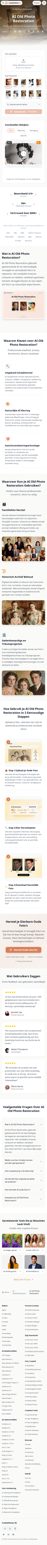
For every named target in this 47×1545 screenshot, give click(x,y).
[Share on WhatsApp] (24, 31)
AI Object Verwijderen (9, 1508)
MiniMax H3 (6, 1428)
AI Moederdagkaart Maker (34, 1385)
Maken (4, 1326)
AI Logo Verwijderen (31, 1419)
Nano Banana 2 (7, 1359)
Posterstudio (6, 1341)
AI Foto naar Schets (31, 1348)
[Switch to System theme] (15, 1528)
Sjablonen (28, 1448)
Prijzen (37, 3)
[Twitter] (3, 1534)
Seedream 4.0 (6, 1390)
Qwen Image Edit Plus (9, 1394)
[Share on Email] (21, 36)
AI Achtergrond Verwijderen (11, 1493)
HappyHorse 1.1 (7, 1459)
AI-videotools (29, 1460)
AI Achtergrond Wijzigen (10, 1497)
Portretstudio (6, 1333)
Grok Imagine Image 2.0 (10, 1383)
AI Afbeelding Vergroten (10, 1500)
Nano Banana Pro (8, 1367)
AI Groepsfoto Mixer (32, 1393)
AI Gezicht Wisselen (31, 1330)
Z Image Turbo (7, 1406)
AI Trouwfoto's (30, 1373)
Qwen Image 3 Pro (8, 1402)
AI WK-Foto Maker (31, 1397)
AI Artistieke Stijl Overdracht (34, 1351)
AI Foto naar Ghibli (31, 1344)
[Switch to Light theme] (5, 1528)
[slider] (23, 154)
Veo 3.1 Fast (6, 1447)
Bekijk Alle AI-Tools (22, 1279)
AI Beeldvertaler (30, 1426)
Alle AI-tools (29, 1456)
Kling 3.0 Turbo (7, 1455)
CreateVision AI (9, 1523)
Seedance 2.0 (6, 1436)
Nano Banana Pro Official (10, 1363)
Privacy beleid (29, 1486)
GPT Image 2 (6, 1355)
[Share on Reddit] (33, 31)
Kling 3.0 (5, 1471)
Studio (4, 1330)
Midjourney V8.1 (7, 1410)
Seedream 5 (6, 1375)
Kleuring (21, 130)
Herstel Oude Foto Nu (25, 949)
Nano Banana (6, 1371)
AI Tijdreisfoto (29, 1355)
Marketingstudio (7, 1337)
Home (6, 1292)
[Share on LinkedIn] (20, 31)
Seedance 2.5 (6, 1424)
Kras (11, 130)
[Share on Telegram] (29, 31)
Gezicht (23, 135)
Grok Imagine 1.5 (7, 1451)
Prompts (28, 1444)
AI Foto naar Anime (31, 1340)
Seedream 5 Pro (7, 1379)
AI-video (4, 1318)
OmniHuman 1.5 (7, 1482)
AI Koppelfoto (29, 1366)
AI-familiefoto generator (33, 1369)
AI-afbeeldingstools (19, 1292)
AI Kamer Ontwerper (32, 1430)
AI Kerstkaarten (30, 1377)
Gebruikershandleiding (32, 1464)
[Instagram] (8, 1534)
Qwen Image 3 (7, 1398)
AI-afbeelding (6, 1314)
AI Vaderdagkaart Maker (33, 1389)
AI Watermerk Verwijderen (11, 1512)
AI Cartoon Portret (31, 1318)
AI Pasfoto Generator (32, 1310)
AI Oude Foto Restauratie (10, 1504)
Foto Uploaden (11, 54)
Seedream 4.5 (6, 1386)
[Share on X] (11, 31)
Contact (27, 1482)
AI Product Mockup (31, 1434)
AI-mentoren (29, 1452)
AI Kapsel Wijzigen (31, 1326)
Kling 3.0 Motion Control (10, 1467)
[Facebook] (13, 1534)
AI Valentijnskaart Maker (33, 1381)
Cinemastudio (6, 1345)
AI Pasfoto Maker (31, 1401)
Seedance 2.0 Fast (8, 1432)
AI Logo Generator (31, 1415)
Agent (4, 1310)
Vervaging (34, 130)
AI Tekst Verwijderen (32, 1423)
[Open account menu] (44, 3)
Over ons (28, 1478)
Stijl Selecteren (11, 76)
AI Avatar (5, 1322)
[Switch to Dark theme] (10, 1528)
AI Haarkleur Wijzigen (32, 1322)
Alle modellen (6, 1414)
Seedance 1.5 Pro (8, 1443)
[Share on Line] (43, 31)
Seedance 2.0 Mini (8, 1440)
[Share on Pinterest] (38, 31)
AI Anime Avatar (30, 1314)
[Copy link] (26, 36)
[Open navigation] (3, 3)
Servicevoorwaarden (32, 1490)
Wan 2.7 (4, 1463)
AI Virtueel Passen (31, 1405)
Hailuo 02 (5, 1475)
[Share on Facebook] (15, 31)
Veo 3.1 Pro (6, 1479)
